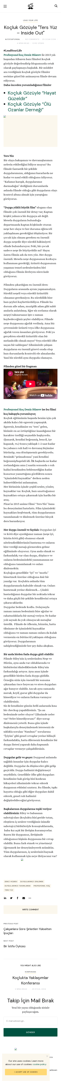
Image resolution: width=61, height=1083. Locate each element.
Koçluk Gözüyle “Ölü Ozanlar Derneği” (29, 107)
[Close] (47, 1056)
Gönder (30, 1032)
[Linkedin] (5, 898)
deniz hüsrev (11, 882)
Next (52, 980)
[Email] (23, 898)
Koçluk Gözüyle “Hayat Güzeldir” (32, 96)
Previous (8, 980)
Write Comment (30, 909)
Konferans (30, 972)
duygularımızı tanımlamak (18, 886)
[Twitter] (11, 898)
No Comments (32, 39)
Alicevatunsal (12, 39)
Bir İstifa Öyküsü (14, 946)
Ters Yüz (9, 890)
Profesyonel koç (42, 886)
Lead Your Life (30, 20)
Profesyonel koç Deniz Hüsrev (22, 55)
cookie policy (39, 1064)
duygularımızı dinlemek (31, 882)
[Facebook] (17, 898)
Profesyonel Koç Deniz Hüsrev (22, 409)
